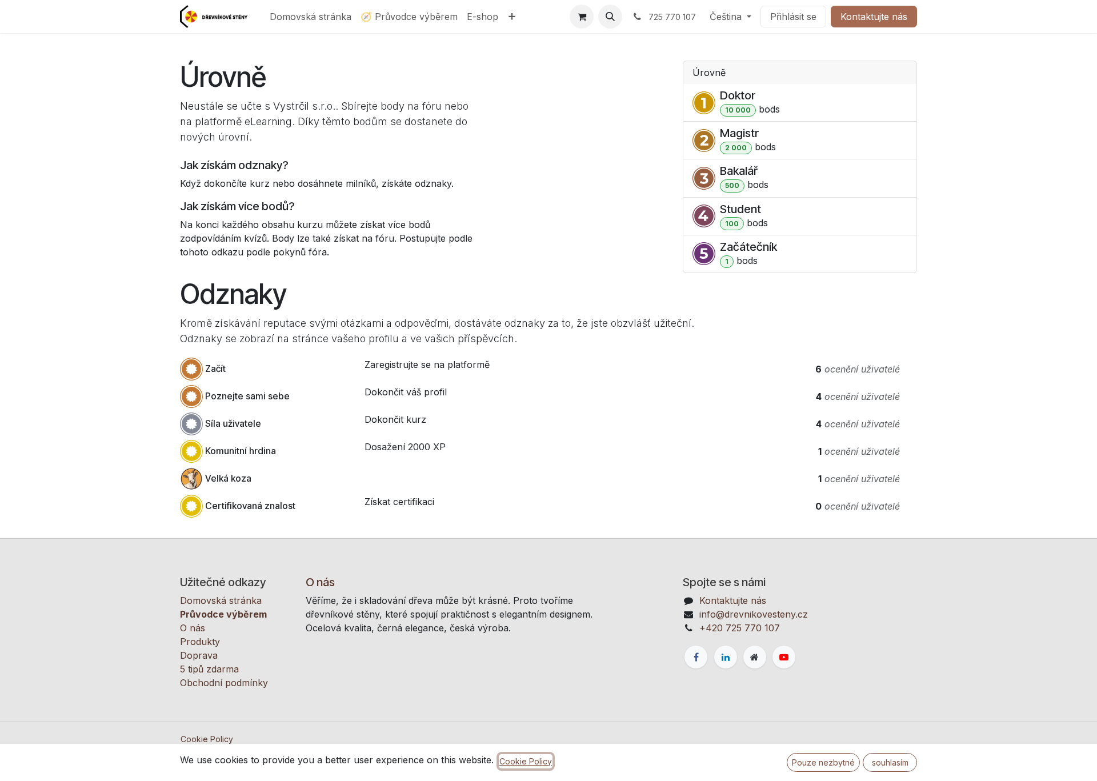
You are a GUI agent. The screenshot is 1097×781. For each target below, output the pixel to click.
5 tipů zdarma (209, 669)
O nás (192, 628)
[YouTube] (783, 657)
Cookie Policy (207, 739)
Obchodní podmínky (224, 682)
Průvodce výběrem (223, 614)
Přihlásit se (793, 16)
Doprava (199, 655)
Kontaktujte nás (873, 16)
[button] (610, 17)
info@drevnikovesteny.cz (753, 614)
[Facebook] (695, 657)
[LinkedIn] (725, 657)
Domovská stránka (221, 600)
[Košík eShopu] (582, 17)
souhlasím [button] (890, 762)
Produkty (200, 641)
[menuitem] (310, 16)
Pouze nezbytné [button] (823, 762)
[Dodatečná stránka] (754, 657)
